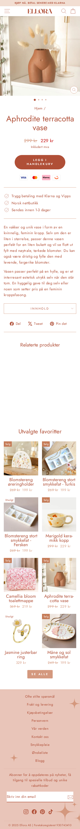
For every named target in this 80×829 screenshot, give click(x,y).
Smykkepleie (40, 744)
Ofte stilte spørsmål (40, 696)
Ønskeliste (40, 752)
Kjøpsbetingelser (40, 712)
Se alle (40, 674)
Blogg (39, 760)
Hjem (38, 108)
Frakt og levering (40, 704)
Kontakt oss (40, 736)
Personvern (40, 720)
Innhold (40, 308)
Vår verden (40, 728)
